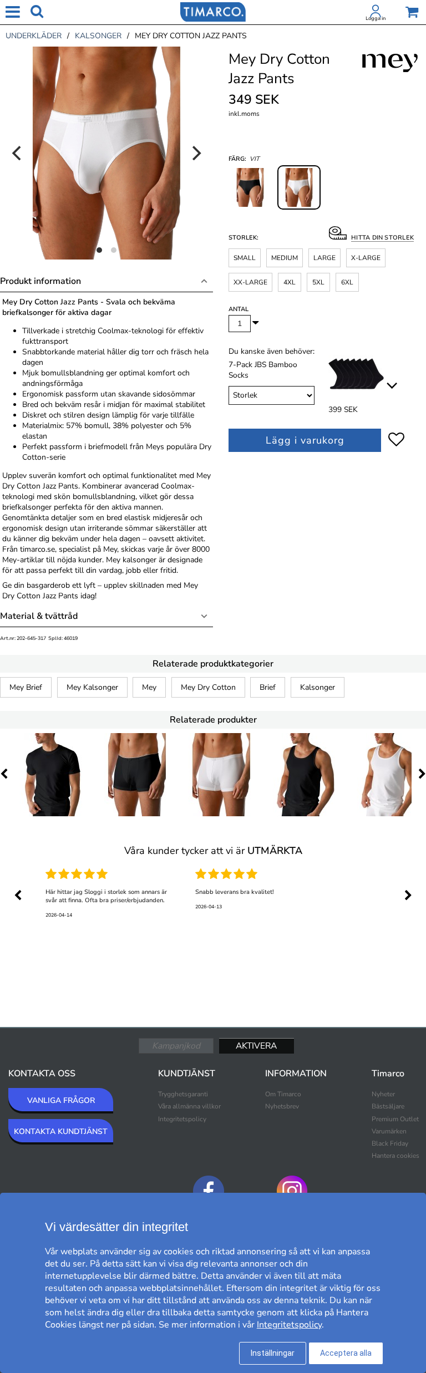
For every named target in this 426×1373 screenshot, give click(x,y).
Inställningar (273, 1353)
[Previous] (18, 153)
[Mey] (390, 75)
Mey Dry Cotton (208, 687)
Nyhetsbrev (282, 1106)
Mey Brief (25, 687)
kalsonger (98, 35)
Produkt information (40, 281)
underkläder (34, 35)
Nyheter (383, 1094)
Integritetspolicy (182, 1119)
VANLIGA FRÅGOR (61, 1100)
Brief (268, 687)
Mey (149, 687)
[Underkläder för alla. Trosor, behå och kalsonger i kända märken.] (213, 11)
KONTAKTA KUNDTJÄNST (61, 1131)
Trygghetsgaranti (183, 1094)
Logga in (376, 18)
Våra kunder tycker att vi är (213, 850)
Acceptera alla (346, 1353)
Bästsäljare (388, 1106)
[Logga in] (375, 13)
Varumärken (389, 1131)
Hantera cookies (395, 1155)
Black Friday (390, 1143)
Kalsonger (317, 687)
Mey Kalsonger (92, 687)
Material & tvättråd (39, 616)
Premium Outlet (395, 1119)
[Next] (195, 153)
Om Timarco (283, 1094)
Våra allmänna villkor (189, 1106)
